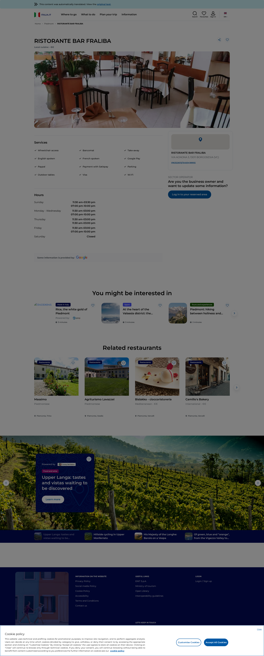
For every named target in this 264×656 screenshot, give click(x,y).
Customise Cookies (188, 642)
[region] (132, 640)
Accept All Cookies (216, 642)
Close (259, 629)
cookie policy (117, 651)
